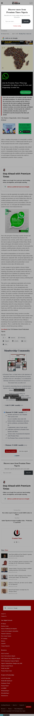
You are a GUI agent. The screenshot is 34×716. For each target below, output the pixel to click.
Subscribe (26, 21)
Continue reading (17, 26)
